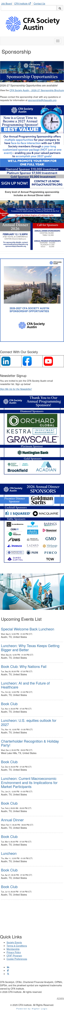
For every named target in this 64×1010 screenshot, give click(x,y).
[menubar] (24, 3)
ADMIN (60, 998)
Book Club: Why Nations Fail (23, 666)
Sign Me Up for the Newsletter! (16, 389)
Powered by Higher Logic (32, 1008)
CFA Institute (21, 3)
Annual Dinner (12, 819)
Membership (13, 949)
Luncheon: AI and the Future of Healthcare (25, 684)
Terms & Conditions (17, 945)
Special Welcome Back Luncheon (27, 628)
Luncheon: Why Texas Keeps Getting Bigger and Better (30, 647)
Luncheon (9, 853)
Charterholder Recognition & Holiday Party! (30, 743)
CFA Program (14, 955)
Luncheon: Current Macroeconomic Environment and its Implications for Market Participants (29, 782)
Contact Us (39, 3)
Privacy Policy (14, 952)
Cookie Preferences (17, 959)
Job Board (6, 3)
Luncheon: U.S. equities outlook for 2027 (28, 722)
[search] (60, 8)
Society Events (14, 942)
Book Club (9, 703)
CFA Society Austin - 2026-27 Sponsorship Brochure (37, 90)
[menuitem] (7, 3)
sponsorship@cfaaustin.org (42, 100)
